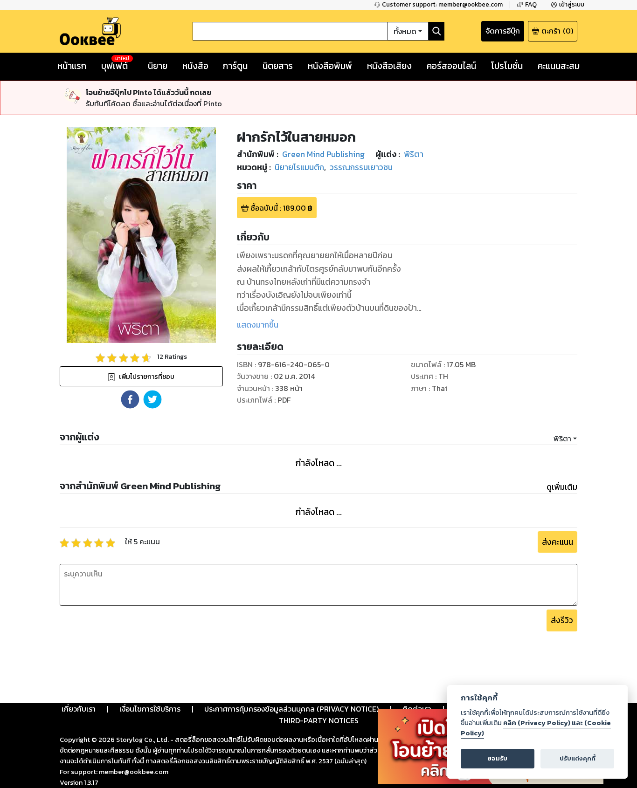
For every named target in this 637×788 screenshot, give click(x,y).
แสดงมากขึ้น (257, 325)
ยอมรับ (497, 758)
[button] (130, 399)
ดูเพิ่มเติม (562, 487)
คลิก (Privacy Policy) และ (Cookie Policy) (536, 728)
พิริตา (562, 438)
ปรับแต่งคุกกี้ (577, 758)
